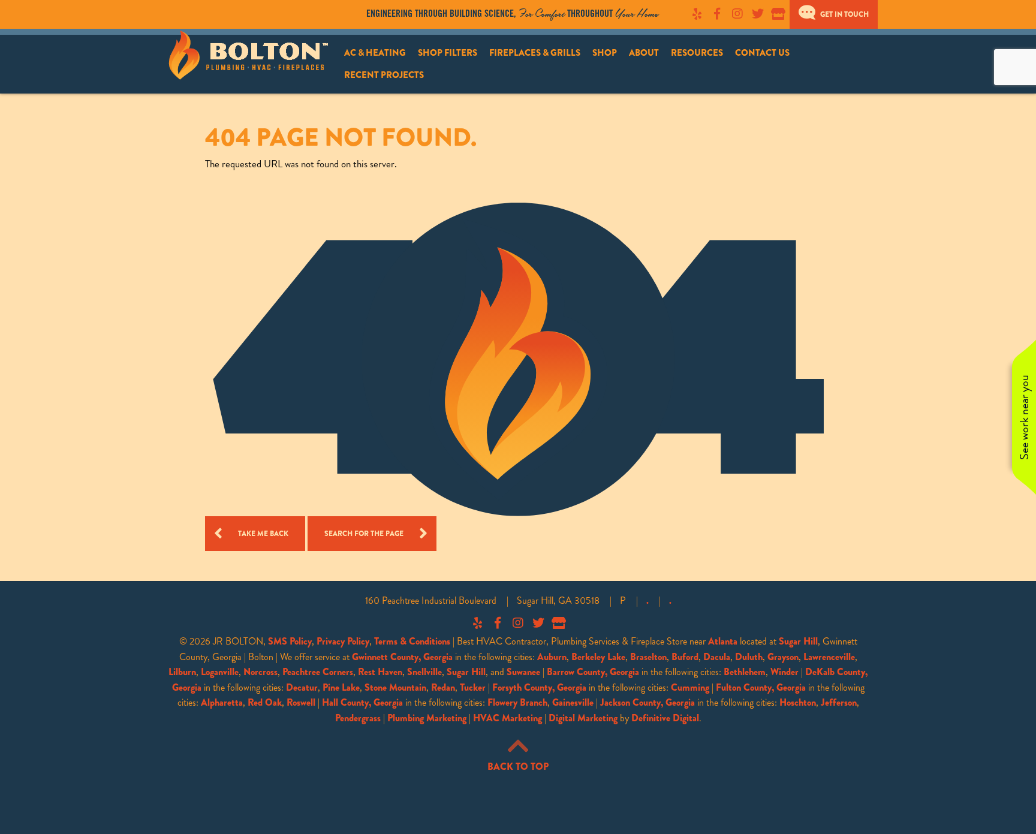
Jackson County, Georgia (647, 702)
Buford (684, 657)
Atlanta (722, 641)
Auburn (552, 657)
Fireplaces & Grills (534, 52)
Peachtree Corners (317, 672)
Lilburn (182, 672)
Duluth (749, 657)
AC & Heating (375, 52)
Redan (443, 687)
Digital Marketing (583, 718)
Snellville (424, 672)
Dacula (716, 657)
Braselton (648, 657)
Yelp (697, 14)
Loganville (220, 672)
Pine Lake (341, 687)
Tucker (473, 687)
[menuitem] (375, 53)
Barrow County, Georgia (593, 672)
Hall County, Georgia (362, 702)
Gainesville (573, 702)
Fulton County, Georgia (761, 687)
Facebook (717, 14)
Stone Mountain (395, 687)
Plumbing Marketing (426, 718)
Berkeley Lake (598, 657)
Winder (784, 672)
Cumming (690, 687)
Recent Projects (384, 75)
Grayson (783, 657)
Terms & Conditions (412, 641)
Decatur (302, 687)
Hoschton (797, 702)
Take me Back (263, 533)
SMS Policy (290, 641)
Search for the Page (363, 533)
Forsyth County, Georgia (539, 687)
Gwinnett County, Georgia (402, 657)
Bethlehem (745, 672)
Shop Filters (447, 52)
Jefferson (839, 702)
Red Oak (265, 702)
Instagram (737, 14)
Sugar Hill (798, 641)
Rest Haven (380, 672)
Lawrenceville (829, 657)
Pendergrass (358, 718)
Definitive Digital (665, 718)
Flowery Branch (517, 702)
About (644, 52)
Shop (604, 52)
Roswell (301, 702)
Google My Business (778, 14)
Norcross (260, 672)
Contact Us (762, 52)
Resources (697, 52)
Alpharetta (222, 702)
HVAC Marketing (507, 718)
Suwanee (523, 672)
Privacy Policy (343, 641)
